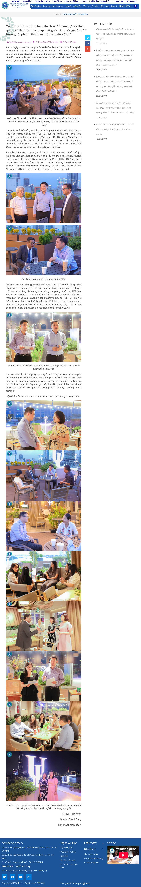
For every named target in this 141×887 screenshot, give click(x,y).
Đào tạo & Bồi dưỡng (93, 858)
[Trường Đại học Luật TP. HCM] (16, 5)
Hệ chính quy (66, 847)
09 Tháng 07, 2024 (69, 42)
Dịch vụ (89, 849)
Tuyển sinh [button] (36, 6)
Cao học (64, 856)
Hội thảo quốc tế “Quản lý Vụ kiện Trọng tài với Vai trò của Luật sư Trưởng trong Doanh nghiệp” (115, 34)
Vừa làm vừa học (68, 852)
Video (111, 843)
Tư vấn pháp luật (91, 862)
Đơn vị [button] (114, 6)
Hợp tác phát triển (73, 6)
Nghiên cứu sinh (67, 860)
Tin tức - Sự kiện (90, 6)
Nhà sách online (91, 854)
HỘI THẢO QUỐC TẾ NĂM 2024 (75, 14)
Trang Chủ (57, 14)
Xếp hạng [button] (105, 6)
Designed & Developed (71, 883)
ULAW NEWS (125, 6)
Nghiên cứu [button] (58, 6)
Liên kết (90, 843)
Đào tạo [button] (46, 6)
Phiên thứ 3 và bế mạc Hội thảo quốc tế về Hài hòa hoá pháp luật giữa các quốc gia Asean (115, 129)
